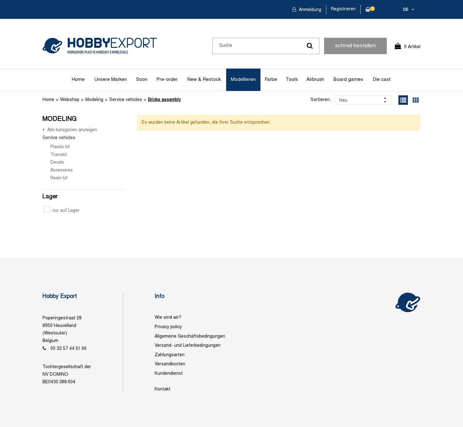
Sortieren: (321, 100)
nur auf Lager (65, 211)
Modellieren (243, 79)
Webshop (69, 100)
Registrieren (343, 9)
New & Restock (204, 79)
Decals (57, 162)
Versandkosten (170, 364)
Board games (348, 79)
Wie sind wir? (168, 318)
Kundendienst (169, 374)
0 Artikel (412, 47)
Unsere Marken (110, 79)
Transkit (58, 155)
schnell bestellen (355, 45)
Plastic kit (60, 147)
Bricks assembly (164, 100)
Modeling (94, 100)
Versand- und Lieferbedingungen (187, 346)
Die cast (382, 79)
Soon (141, 79)
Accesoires (61, 170)
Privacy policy (168, 327)
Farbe (271, 79)
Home (78, 79)
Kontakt (162, 389)
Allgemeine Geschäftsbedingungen (190, 336)
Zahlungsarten (170, 355)
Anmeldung (309, 10)
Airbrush (315, 79)
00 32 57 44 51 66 (68, 349)
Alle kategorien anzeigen (72, 130)
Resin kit (59, 178)
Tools (292, 79)
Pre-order (167, 79)
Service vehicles (125, 100)
